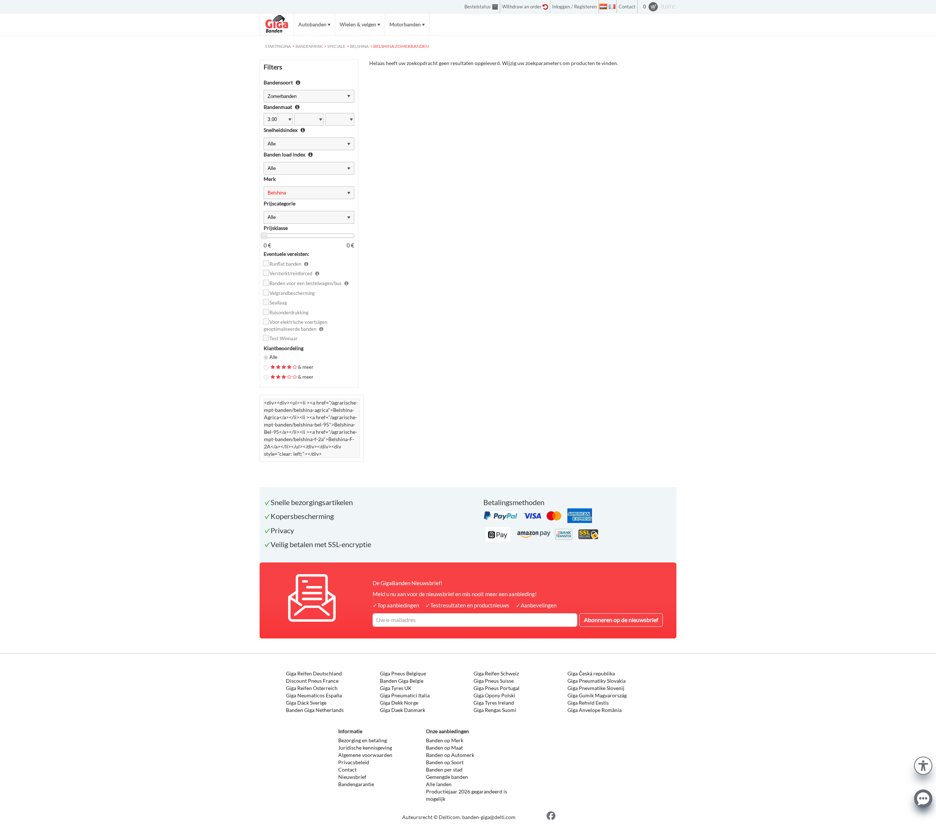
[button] (923, 765)
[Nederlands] (603, 6)
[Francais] (612, 6)
